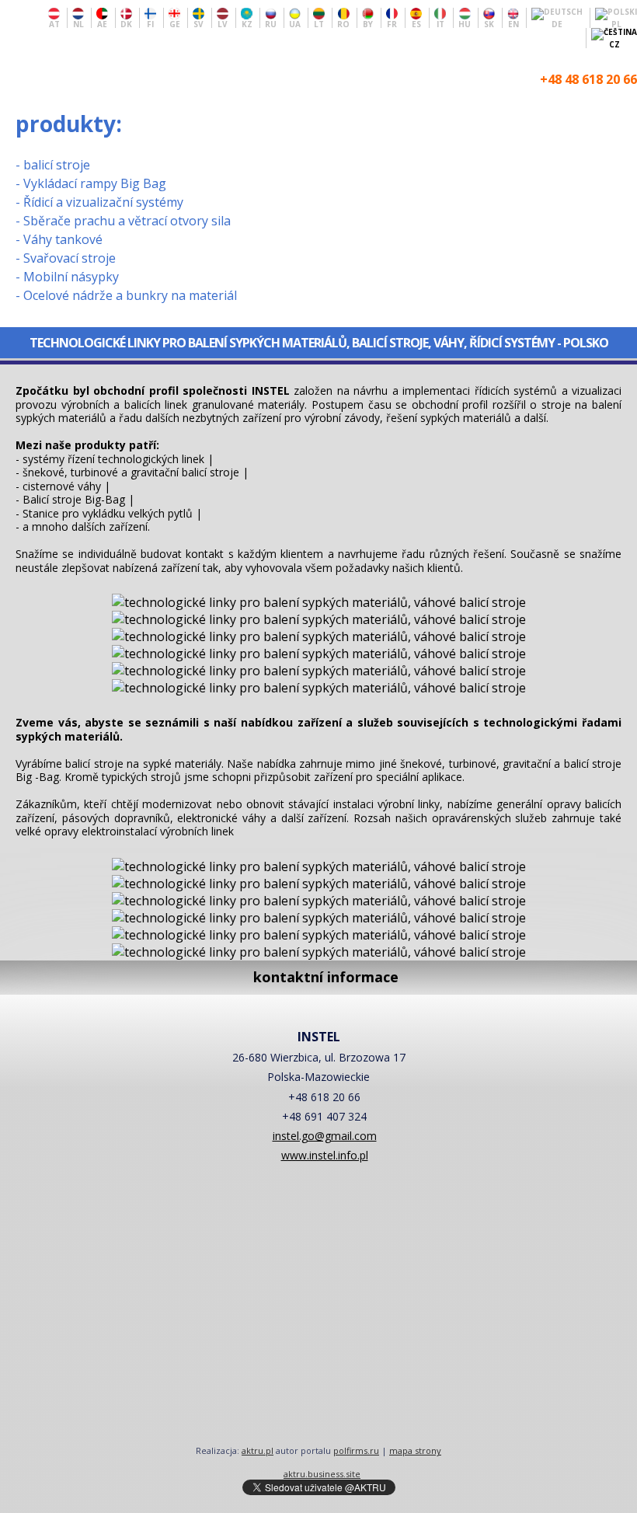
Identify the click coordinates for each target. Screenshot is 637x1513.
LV (223, 23)
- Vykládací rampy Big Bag (91, 183)
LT (319, 23)
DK (126, 23)
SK (489, 23)
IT (440, 23)
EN (513, 23)
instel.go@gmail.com (325, 1135)
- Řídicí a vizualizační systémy (99, 202)
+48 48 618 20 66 (588, 79)
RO (343, 23)
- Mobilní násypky (67, 276)
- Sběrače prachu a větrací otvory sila (123, 220)
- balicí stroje (53, 164)
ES (416, 23)
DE (557, 23)
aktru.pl (257, 1450)
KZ (247, 23)
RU (271, 23)
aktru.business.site (322, 1474)
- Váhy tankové (59, 239)
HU (464, 23)
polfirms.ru (356, 1450)
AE (102, 23)
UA (295, 23)
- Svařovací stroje (66, 258)
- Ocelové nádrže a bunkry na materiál (126, 295)
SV (198, 23)
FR (392, 23)
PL (616, 23)
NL (78, 23)
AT (54, 23)
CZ (614, 43)
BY (368, 23)
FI (150, 23)
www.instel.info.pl (324, 1155)
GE (174, 23)
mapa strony (415, 1450)
